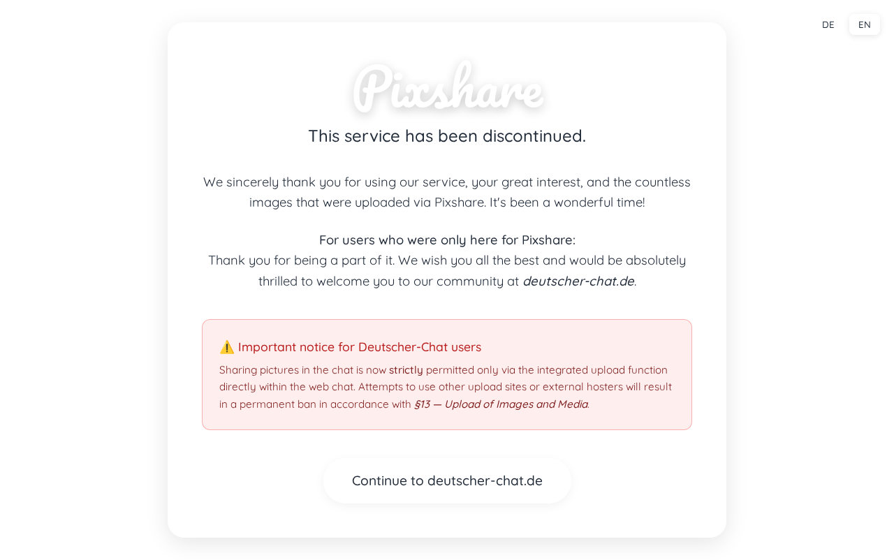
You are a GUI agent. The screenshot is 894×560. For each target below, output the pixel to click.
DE (828, 24)
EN (864, 24)
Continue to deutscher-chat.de (447, 480)
